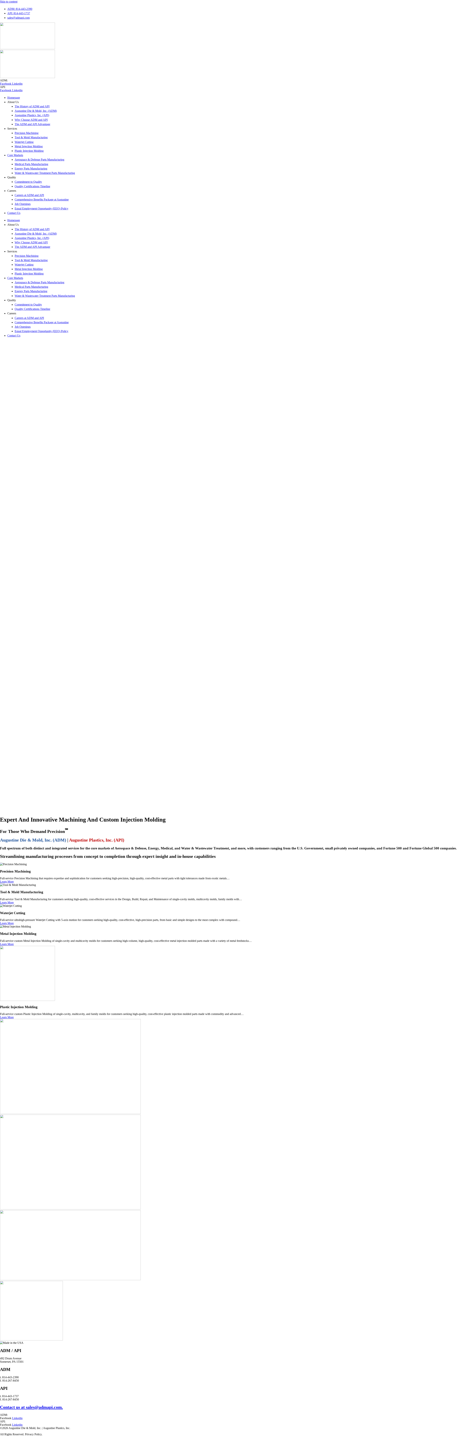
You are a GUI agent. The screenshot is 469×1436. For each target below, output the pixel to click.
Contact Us (13, 212)
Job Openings (23, 203)
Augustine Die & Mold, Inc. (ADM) (36, 110)
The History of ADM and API (32, 106)
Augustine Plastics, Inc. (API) (32, 115)
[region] (234, 576)
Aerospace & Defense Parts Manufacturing (39, 159)
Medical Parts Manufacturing (31, 164)
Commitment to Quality (28, 181)
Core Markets (15, 155)
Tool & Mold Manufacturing (31, 137)
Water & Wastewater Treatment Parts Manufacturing (45, 173)
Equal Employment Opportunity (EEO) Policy (41, 208)
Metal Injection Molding (29, 146)
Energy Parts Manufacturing (31, 168)
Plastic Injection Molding (29, 150)
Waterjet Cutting (24, 142)
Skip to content (8, 1)
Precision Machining (26, 133)
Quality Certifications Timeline (32, 186)
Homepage (13, 97)
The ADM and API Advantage (32, 124)
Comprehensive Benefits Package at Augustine (42, 199)
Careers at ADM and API (29, 195)
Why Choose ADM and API (31, 119)
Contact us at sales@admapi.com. (31, 1407)
